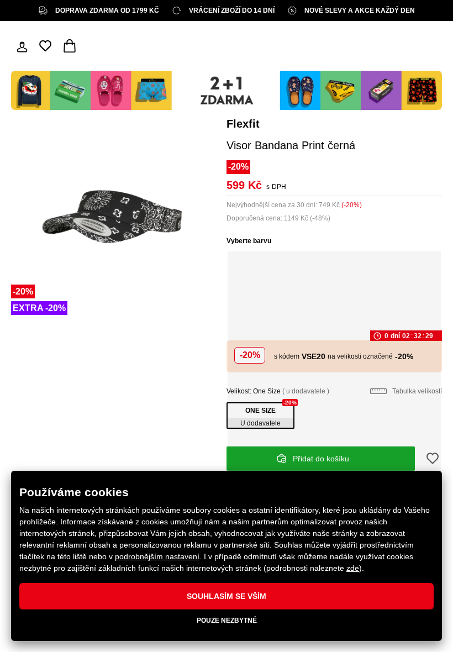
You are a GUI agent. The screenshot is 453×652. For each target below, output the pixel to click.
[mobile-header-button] (22, 45)
